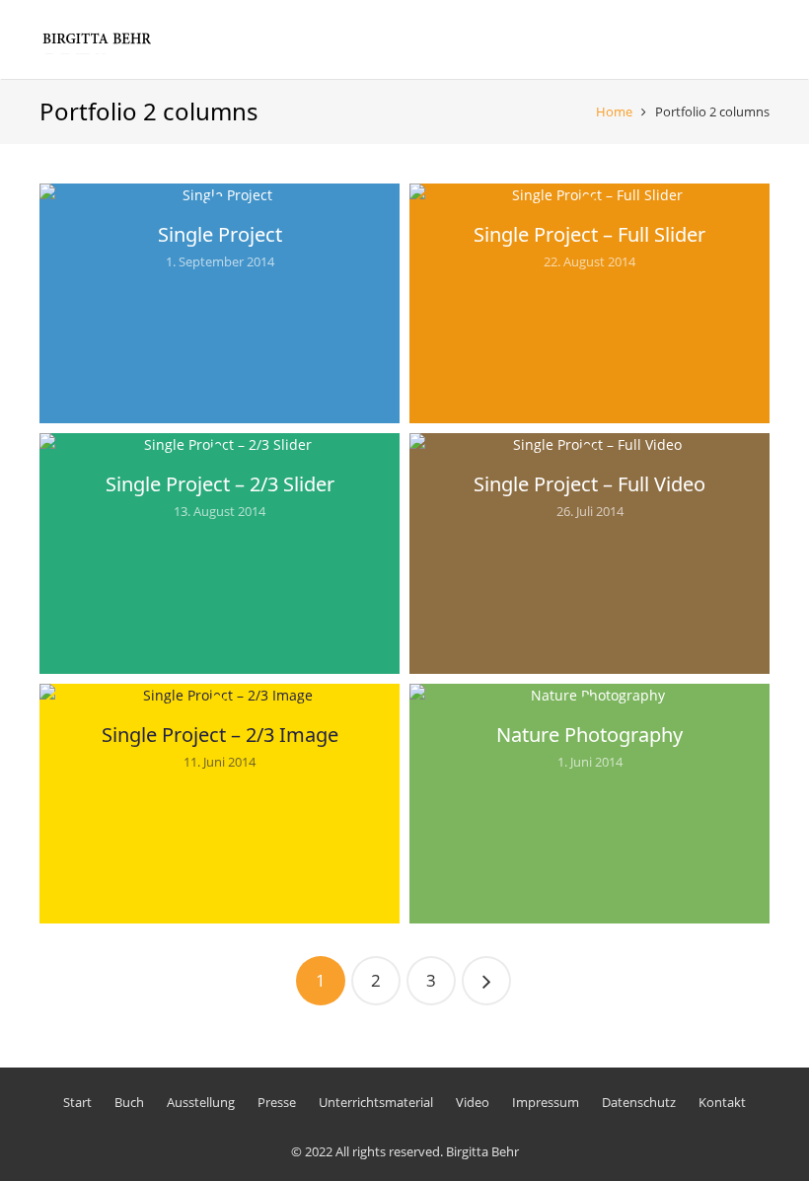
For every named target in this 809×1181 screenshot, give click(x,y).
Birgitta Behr (482, 1151)
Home (614, 111)
